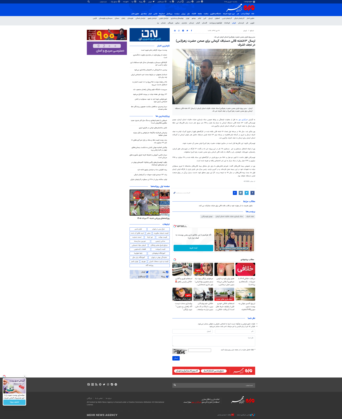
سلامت (206, 13)
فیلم (150, 13)
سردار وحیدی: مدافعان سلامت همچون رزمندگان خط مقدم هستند (149, 108)
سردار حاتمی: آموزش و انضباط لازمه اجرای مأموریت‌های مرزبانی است (148, 156)
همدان (163, 23)
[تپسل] (174, 226)
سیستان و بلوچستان (105, 18)
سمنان (117, 18)
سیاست (177, 13)
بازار (188, 13)
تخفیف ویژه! (14, 402)
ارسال (176, 358)
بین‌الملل (169, 13)
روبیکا (141, 2)
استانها (252, 31)
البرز (204, 18)
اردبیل (210, 18)
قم (247, 23)
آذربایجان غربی (227, 18)
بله (171, 2)
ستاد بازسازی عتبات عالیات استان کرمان (229, 216)
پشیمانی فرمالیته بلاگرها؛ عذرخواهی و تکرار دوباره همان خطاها (150, 134)
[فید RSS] (96, 385)
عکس (155, 13)
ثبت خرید (193, 248)
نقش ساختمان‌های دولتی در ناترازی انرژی (153, 128)
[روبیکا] (100, 385)
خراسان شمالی (140, 18)
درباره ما (108, 398)
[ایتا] (88, 385)
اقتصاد (194, 13)
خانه (252, 13)
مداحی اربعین (160, 241)
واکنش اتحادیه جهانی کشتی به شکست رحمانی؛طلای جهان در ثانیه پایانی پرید (149, 148)
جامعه (200, 13)
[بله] (112, 385)
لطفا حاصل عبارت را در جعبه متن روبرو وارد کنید (238, 350)
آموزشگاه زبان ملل (138, 257)
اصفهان (217, 18)
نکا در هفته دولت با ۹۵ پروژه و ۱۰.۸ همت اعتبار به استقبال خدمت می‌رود (149, 83)
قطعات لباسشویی (140, 249)
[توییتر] (104, 385)
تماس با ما (98, 398)
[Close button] (24, 376)
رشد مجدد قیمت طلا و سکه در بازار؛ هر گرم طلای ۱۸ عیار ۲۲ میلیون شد (149, 141)
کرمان (234, 23)
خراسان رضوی (152, 18)
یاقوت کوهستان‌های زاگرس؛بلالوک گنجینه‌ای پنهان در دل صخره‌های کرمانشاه (149, 163)
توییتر (150, 2)
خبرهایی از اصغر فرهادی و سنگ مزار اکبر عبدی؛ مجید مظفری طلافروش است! (149, 121)
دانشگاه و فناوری (215, 13)
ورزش (183, 13)
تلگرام (199, 2)
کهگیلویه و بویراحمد (215, 23)
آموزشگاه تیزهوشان (158, 253)
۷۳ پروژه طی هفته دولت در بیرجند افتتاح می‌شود (150, 94)
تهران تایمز (134, 261)
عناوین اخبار (250, 18)
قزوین (252, 23)
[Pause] (217, 249)
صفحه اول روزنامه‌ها (160, 186)
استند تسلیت (136, 237)
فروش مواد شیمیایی (139, 245)
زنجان (123, 18)
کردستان (241, 23)
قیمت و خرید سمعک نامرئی (158, 261)
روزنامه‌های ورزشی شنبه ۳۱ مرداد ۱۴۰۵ (153, 218)
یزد (158, 23)
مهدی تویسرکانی (206, 216)
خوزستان (130, 18)
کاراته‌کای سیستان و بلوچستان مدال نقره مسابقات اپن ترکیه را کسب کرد (148, 63)
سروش (189, 2)
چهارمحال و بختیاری (177, 18)
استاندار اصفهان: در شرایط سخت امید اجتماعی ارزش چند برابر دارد (149, 76)
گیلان (198, 23)
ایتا (133, 2)
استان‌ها (162, 13)
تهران (187, 18)
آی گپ (179, 2)
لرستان (191, 23)
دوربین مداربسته (140, 241)
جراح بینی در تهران (158, 229)
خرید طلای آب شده (137, 233)
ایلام (199, 18)
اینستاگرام (161, 2)
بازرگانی (89, 398)
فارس (95, 18)
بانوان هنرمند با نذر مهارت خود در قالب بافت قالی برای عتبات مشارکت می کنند (225, 205)
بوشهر (194, 18)
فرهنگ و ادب (245, 13)
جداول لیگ (114, 2)
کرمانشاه (227, 23)
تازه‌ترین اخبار (163, 46)
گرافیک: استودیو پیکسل (224, 415)
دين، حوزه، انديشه (229, 13)
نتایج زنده (126, 2)
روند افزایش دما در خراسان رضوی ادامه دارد (152, 169)
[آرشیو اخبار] (92, 385)
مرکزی (177, 23)
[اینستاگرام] (108, 385)
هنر (238, 13)
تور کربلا (150, 237)
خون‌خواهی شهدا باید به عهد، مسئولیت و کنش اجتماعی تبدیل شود (151, 100)
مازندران (184, 23)
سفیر (149, 233)
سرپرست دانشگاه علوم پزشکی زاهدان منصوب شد (150, 89)
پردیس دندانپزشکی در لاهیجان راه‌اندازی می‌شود (150, 70)
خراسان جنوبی (163, 18)
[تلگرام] (115, 385)
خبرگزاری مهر (243, 119)
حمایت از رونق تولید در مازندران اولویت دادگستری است (150, 56)
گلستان (204, 23)
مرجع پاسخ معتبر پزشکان (159, 245)
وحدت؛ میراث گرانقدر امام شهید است (154, 50)
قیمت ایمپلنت (160, 249)
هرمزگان (170, 23)
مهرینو (144, 261)
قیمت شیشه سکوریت (161, 233)
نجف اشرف (250, 216)
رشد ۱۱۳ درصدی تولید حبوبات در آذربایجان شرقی (150, 174)
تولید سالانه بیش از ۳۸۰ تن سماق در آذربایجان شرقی (148, 179)
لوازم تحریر (138, 229)
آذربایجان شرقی (239, 18)
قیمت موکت (162, 237)
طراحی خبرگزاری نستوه (243, 415)
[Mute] (220, 249)
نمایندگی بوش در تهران (159, 257)
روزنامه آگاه (149, 265)
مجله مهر (144, 13)
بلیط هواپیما (138, 253)
